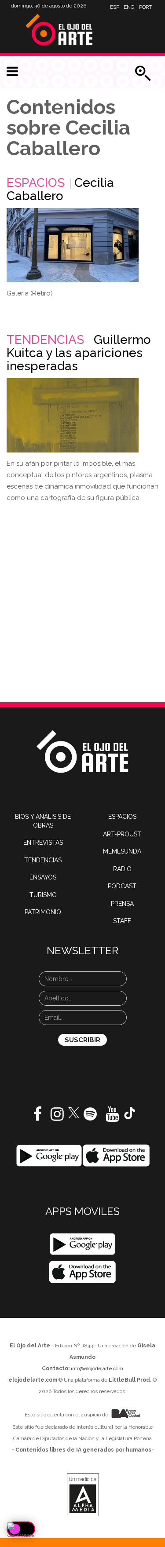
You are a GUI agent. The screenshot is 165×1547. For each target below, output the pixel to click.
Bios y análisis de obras (43, 821)
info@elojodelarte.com (97, 1368)
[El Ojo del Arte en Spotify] (90, 1117)
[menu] (12, 71)
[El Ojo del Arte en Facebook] (37, 1117)
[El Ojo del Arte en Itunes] (116, 1155)
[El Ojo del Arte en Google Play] (82, 1244)
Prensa (122, 903)
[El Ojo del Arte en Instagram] (57, 1117)
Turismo (43, 894)
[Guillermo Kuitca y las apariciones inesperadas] (73, 415)
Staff (122, 920)
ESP (114, 7)
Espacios (36, 182)
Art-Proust (122, 834)
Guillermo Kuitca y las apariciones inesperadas (79, 352)
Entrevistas (43, 842)
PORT (145, 7)
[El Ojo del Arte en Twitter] (73, 1112)
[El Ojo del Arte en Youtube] (112, 1117)
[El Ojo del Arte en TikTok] (129, 1112)
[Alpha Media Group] (83, 1494)
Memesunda (122, 851)
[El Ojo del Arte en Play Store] (49, 1155)
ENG (129, 7)
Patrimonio (43, 912)
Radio (122, 868)
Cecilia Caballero (60, 189)
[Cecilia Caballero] (73, 245)
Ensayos (42, 877)
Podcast (122, 886)
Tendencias (45, 339)
